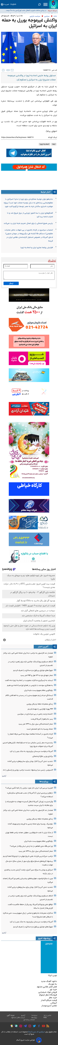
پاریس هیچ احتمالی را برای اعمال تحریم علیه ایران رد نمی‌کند (28, 223)
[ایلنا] (53, 4)
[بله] (15, 1026)
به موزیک (52, 984)
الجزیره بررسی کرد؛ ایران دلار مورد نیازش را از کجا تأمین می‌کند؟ (29, 788)
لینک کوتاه (52, 137)
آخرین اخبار (43, 646)
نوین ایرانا (52, 975)
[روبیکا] (11, 1026)
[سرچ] (39, 4)
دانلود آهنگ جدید (49, 981)
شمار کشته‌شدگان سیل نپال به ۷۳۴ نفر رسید (35, 724)
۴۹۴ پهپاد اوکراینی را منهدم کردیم (40, 709)
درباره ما (34, 1015)
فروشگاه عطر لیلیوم (48, 995)
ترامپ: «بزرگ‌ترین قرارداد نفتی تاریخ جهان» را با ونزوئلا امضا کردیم (28, 856)
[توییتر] (33, 1026)
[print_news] (3, 70)
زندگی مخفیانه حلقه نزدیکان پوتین (40, 704)
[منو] (45, 4)
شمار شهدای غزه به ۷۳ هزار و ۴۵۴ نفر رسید (36, 675)
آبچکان (53, 1003)
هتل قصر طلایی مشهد (47, 986)
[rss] (47, 1026)
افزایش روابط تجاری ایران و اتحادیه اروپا (37, 247)
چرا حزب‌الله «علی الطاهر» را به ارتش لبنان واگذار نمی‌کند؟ (31, 846)
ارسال (11, 283)
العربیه (6, 4)
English (13, 4)
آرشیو (4, 776)
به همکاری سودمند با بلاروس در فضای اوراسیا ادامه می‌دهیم (30, 685)
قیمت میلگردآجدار (49, 1000)
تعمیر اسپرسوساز (49, 1005)
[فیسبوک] (38, 1026)
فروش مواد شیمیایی (47, 992)
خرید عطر (53, 997)
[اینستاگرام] (29, 1026)
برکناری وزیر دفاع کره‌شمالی (42, 756)
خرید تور (53, 989)
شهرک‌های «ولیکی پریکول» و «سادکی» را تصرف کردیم (33, 670)
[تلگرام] (24, 1026)
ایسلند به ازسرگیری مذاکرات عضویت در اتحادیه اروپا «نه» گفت (29, 680)
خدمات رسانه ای (29, 1020)
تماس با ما (47, 1015)
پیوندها (34, 1017)
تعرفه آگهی (11, 1015)
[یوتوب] (43, 1026)
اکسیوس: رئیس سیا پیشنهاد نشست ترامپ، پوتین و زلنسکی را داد (28, 770)
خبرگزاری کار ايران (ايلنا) (36, 1032)
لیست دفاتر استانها (18, 1017)
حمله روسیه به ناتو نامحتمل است (40, 729)
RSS (45, 1017)
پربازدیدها (43, 781)
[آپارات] (20, 1026)
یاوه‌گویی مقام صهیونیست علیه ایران (38, 690)
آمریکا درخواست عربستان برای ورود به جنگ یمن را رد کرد (31, 751)
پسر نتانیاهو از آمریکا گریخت (42, 719)
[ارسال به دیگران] (12, 70)
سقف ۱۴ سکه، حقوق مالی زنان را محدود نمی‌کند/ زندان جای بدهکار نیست (25, 11)
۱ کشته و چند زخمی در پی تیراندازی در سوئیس (35, 714)
